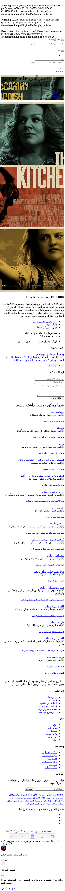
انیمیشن (59, 459)
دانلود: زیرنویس (44, 354)
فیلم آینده (29, 803)
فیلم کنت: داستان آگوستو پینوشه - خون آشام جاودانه (45, 533)
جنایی (42, 321)
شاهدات (53, 700)
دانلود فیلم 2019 (22, 360)
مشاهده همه (57, 412)
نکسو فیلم (39, 809)
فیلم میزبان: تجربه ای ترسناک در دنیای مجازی (47, 549)
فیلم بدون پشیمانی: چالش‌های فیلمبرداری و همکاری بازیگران (42, 600)
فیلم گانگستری (47, 360)
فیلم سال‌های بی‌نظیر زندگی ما (53, 485)
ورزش (50, 800)
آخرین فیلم (40, 803)
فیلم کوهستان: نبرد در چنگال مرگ (51, 632)
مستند (54, 730)
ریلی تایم (52, 736)
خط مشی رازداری (47, 709)
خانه (55, 92)
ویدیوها (50, 797)
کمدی (38, 459)
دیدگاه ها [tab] (52, 366)
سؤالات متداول (49, 755)
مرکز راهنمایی (49, 752)
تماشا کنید (35, 800)
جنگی (45, 491)
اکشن (54, 95)
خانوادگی (29, 459)
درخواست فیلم (49, 761)
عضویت (29, 789)
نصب (5, 860)
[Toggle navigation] (62, 51)
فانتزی (20, 459)
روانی (54, 739)
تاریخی (44, 539)
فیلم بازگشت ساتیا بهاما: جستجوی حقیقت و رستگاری (45, 501)
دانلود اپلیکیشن (9, 888)
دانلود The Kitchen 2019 (23, 357)
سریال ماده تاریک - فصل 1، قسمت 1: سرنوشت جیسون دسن (41, 650)
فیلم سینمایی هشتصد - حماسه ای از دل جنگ (48, 616)
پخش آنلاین (58, 354)
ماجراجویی (48, 459)
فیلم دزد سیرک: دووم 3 (55, 666)
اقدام (43, 797)
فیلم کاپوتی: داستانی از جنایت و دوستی (50, 565)
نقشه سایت (24, 800)
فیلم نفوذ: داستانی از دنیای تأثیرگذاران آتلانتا (48, 437)
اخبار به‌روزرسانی (48, 712)
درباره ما (52, 697)
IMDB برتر (58, 794)
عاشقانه (53, 491)
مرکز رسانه (51, 767)
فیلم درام (35, 360)
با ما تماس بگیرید (48, 703)
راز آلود (24, 475)
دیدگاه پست (57, 398)
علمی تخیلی (52, 657)
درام (35, 321)
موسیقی (19, 797)
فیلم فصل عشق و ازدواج (55, 517)
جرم (11, 797)
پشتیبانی (53, 764)
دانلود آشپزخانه (42, 357)
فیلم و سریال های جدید (40, 794)
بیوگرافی (59, 571)
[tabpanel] (32, 385)
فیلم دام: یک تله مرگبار (55, 581)
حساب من (52, 758)
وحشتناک (59, 800)
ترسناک (60, 428)
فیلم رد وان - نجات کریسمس (53, 469)
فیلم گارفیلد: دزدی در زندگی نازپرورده (50, 453)
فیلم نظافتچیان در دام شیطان (53, 421)
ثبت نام (60, 70)
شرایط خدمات (49, 706)
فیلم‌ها (24, 794)
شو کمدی (12, 800)
